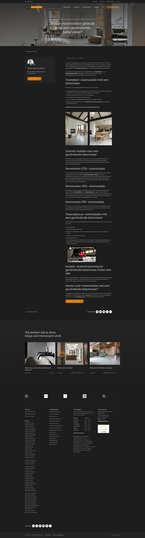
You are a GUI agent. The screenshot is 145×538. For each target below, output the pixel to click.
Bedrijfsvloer (52, 438)
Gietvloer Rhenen (29, 473)
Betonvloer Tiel (29, 509)
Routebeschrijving (103, 421)
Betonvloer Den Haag (30, 498)
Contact (118, 1)
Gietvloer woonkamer (54, 411)
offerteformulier (80, 296)
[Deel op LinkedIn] (103, 311)
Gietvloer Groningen (30, 455)
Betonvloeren (66, 7)
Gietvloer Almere (29, 426)
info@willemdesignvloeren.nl (105, 411)
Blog (54, 19)
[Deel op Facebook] (97, 311)
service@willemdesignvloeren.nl (37, 71)
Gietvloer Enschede (30, 454)
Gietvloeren (76, 7)
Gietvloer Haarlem (29, 457)
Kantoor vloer (52, 444)
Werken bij (102, 1)
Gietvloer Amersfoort (30, 428)
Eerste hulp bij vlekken (55, 428)
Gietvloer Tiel (28, 475)
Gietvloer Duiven (29, 447)
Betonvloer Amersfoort (31, 490)
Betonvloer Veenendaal (31, 512)
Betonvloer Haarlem (30, 502)
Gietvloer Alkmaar (29, 424)
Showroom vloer (53, 434)
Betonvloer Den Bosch (30, 497)
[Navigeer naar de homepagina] (33, 7)
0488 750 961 (32, 73)
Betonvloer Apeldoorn (30, 493)
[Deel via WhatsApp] (107, 311)
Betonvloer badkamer (54, 421)
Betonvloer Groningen (30, 500)
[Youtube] (46, 525)
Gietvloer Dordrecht (30, 443)
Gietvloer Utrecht (29, 478)
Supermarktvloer (53, 442)
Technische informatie (61, 19)
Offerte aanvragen (110, 1)
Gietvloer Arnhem (29, 423)
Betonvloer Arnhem (30, 495)
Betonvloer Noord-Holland (31, 505)
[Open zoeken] (103, 7)
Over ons (95, 1)
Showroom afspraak (30, 411)
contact (88, 295)
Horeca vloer (52, 432)
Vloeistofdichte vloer (54, 436)
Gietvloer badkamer (54, 414)
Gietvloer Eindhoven (30, 450)
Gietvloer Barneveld (30, 433)
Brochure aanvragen (30, 414)
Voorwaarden (48, 534)
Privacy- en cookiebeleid (58, 534)
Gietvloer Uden (29, 480)
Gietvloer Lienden (29, 463)
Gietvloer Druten (29, 445)
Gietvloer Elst (28, 452)
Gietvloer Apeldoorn (30, 431)
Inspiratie (96, 7)
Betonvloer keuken (54, 423)
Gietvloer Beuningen (30, 435)
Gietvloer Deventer (30, 442)
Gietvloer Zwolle (29, 487)
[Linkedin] (43, 525)
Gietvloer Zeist (28, 485)
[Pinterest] (33, 525)
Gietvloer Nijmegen (30, 468)
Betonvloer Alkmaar (30, 489)
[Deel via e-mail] (110, 311)
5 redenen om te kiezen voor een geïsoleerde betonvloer (85, 107)
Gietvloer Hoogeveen (30, 460)
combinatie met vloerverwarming (93, 101)
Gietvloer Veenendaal (30, 483)
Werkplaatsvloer (53, 440)
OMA (119, 534)
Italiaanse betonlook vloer (55, 430)
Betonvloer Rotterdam (30, 507)
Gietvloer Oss (28, 470)
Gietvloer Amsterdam (30, 430)
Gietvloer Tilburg (29, 477)
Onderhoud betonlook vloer (56, 425)
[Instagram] (36, 525)
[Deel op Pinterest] (100, 311)
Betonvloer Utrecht (30, 510)
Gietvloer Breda (29, 436)
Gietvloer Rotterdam (30, 471)
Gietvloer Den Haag (30, 462)
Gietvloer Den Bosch (30, 440)
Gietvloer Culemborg (30, 438)
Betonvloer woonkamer (55, 418)
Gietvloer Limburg (29, 466)
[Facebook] (40, 525)
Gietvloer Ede (28, 449)
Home (51, 19)
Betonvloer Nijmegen (30, 503)
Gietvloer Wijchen (29, 482)
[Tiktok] (50, 525)
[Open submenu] (97, 1)
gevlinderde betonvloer (82, 68)
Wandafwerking (87, 7)
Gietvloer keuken (53, 416)
